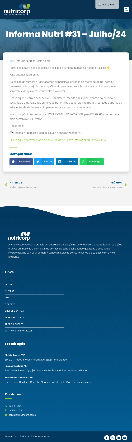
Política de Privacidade (18, 330)
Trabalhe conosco (16, 317)
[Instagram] (112, 437)
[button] (75, 9)
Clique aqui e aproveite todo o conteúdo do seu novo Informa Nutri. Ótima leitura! (58, 140)
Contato (10, 304)
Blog (8, 297)
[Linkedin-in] (118, 437)
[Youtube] (124, 437)
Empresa (9, 291)
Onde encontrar (14, 311)
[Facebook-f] (106, 437)
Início (8, 284)
